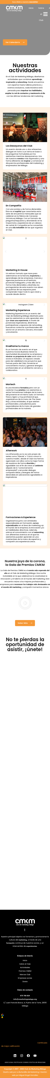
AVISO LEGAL (9, 1062)
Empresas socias (25, 978)
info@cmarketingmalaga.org (25, 999)
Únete (25, 981)
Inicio (31, 8)
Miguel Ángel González (28, 1075)
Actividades (25, 967)
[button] (5, 127)
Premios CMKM (25, 971)
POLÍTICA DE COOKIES (21, 1062)
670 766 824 (25, 996)
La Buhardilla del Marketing (28, 1072)
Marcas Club (25, 974)
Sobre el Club (41, 14)
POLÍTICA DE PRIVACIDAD (37, 1062)
